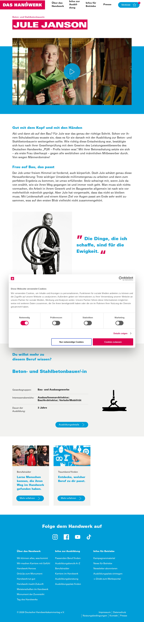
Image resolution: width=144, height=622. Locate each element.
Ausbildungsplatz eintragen (107, 574)
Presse (107, 5)
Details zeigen (120, 333)
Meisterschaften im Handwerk (32, 589)
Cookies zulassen (113, 342)
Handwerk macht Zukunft (30, 584)
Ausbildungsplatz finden (68, 584)
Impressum (105, 612)
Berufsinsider (62, 569)
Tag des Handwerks (27, 600)
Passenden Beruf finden (68, 558)
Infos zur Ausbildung (74, 4)
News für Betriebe (102, 563)
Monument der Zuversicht (30, 594)
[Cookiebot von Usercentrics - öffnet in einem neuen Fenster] (121, 278)
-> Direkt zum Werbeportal (107, 579)
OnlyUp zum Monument (29, 574)
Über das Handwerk (29, 551)
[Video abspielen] (72, 71)
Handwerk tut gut (26, 579)
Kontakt (114, 616)
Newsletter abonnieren (105, 569)
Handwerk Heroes (26, 569)
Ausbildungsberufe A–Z (67, 563)
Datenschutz (119, 612)
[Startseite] (22, 4)
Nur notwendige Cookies (71, 342)
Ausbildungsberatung (66, 579)
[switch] (56, 323)
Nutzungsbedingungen (95, 616)
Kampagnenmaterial (104, 558)
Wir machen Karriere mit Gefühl (33, 563)
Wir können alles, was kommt (32, 558)
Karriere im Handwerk (66, 574)
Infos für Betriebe (103, 551)
